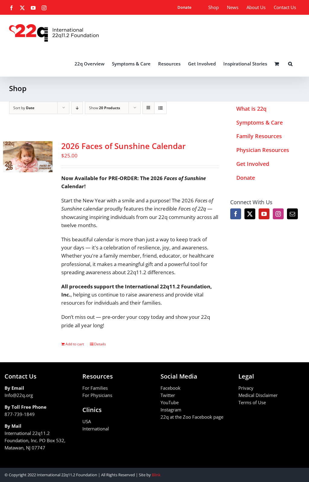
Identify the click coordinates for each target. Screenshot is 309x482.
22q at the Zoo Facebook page (192, 417)
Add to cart (74, 344)
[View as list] (160, 108)
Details (100, 344)
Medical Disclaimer (258, 395)
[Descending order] (77, 108)
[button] (290, 63)
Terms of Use (252, 402)
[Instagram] (278, 213)
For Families (95, 388)
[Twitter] (249, 213)
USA (86, 421)
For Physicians (97, 395)
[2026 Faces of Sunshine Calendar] (28, 156)
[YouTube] (264, 213)
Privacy (245, 388)
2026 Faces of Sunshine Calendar (123, 146)
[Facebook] (235, 213)
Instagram (171, 410)
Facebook (170, 388)
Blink (156, 474)
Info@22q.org (19, 395)
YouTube (170, 402)
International (95, 429)
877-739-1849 (20, 414)
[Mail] (292, 213)
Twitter (168, 395)
